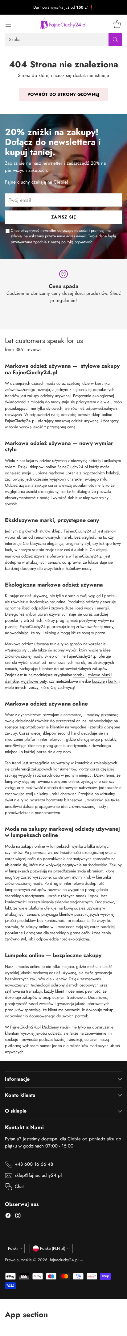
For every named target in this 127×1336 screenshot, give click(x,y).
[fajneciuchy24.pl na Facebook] (8, 1216)
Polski (13, 1248)
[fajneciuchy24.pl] (63, 24)
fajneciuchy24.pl (64, 1260)
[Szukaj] (115, 39)
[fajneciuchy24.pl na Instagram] (18, 1216)
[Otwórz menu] (8, 24)
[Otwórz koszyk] (117, 24)
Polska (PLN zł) (52, 1248)
